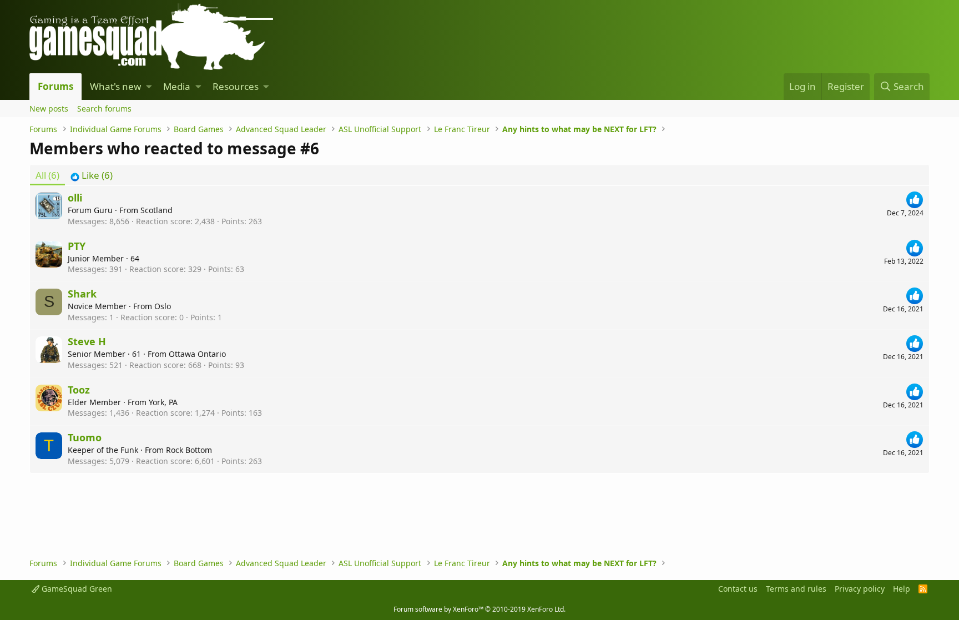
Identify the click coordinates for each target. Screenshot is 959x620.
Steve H (87, 341)
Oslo (162, 306)
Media (176, 86)
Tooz (79, 389)
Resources (236, 86)
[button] (149, 86)
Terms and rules (796, 588)
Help (901, 588)
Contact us (738, 588)
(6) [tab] (47, 175)
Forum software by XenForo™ (479, 609)
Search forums (104, 108)
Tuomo (85, 437)
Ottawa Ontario (197, 354)
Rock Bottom (189, 450)
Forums (55, 86)
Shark (82, 293)
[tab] (91, 175)
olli (75, 197)
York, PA (163, 402)
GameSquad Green (75, 588)
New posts (48, 108)
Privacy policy (860, 588)
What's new (115, 86)
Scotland (156, 210)
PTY (76, 246)
